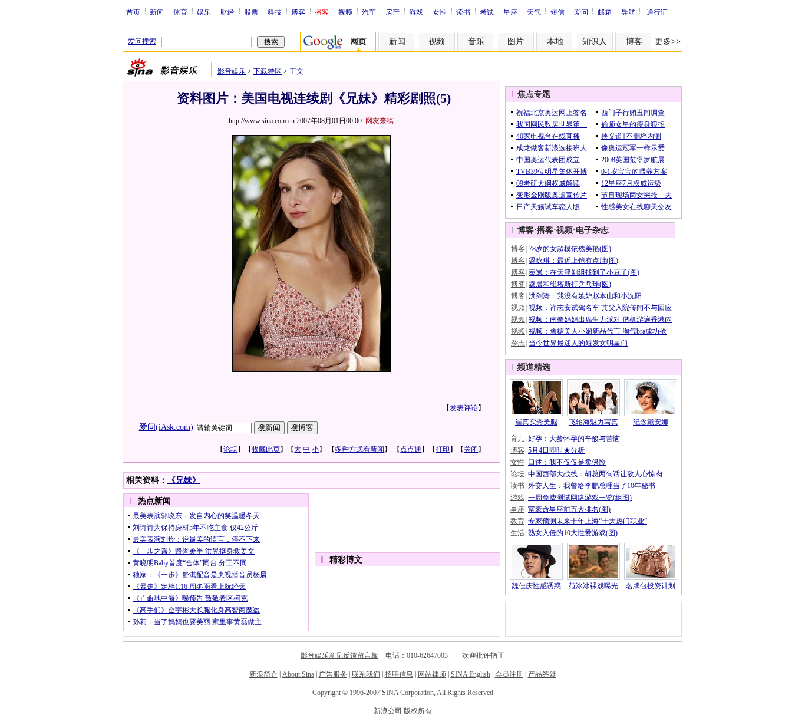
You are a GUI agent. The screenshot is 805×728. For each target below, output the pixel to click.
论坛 (230, 449)
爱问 (581, 11)
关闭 (471, 449)
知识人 (594, 41)
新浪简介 (263, 674)
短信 (557, 11)
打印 (443, 449)
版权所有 (418, 711)
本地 (555, 41)
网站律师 (432, 674)
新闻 (157, 11)
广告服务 (333, 674)
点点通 (410, 449)
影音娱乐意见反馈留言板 (339, 655)
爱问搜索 (142, 41)
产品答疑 (542, 674)
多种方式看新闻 (359, 449)
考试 (487, 11)
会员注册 (509, 674)
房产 (392, 11)
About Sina (298, 674)
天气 (534, 11)
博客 (298, 11)
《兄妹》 (183, 480)
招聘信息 (399, 674)
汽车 (369, 11)
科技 (275, 11)
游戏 (416, 11)
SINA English (470, 674)
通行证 (657, 11)
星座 (510, 11)
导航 (628, 11)
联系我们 (366, 674)
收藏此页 (266, 449)
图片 (515, 41)
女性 (440, 11)
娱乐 (204, 11)
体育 (180, 11)
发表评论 (464, 408)
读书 (463, 11)
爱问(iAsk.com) (166, 427)
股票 (251, 11)
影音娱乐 (231, 71)
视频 (345, 11)
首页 (133, 11)
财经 (227, 11)
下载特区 (267, 71)
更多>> (668, 41)
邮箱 (605, 11)
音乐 (476, 41)
